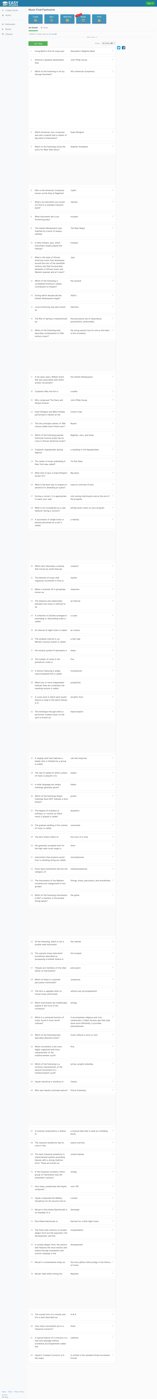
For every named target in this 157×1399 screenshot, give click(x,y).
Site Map (5, 1397)
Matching (67, 17)
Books (8, 29)
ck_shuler (53, 34)
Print (99, 17)
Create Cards (11, 10)
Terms (10, 1392)
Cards (35, 17)
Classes (9, 34)
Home (8, 15)
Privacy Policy (19, 1392)
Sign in (150, 3)
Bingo (81, 16)
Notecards (10, 24)
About (4, 1392)
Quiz (51, 17)
